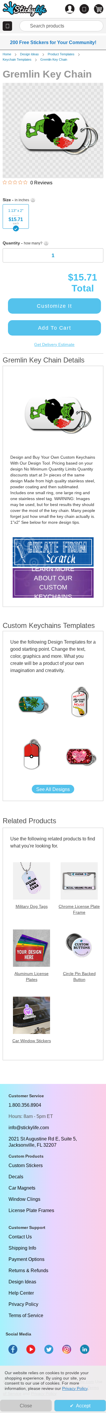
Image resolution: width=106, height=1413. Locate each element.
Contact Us (20, 1236)
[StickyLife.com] (25, 9)
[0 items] (98, 9)
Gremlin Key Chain (53, 59)
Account (69, 9)
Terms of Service (26, 1315)
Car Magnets (22, 1187)
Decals (16, 1176)
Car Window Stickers (31, 1040)
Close (26, 1405)
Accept (83, 1405)
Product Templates (61, 54)
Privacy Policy (23, 1304)
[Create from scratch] (53, 552)
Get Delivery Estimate (54, 344)
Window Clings (24, 1199)
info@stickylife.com (29, 1127)
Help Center (21, 1293)
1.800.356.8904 (25, 1105)
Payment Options (26, 1259)
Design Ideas (29, 54)
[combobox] (61, 26)
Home (7, 54)
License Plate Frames (31, 1210)
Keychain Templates (17, 59)
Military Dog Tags (32, 906)
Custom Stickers (26, 1165)
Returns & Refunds (28, 1270)
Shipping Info (22, 1248)
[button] (7, 26)
